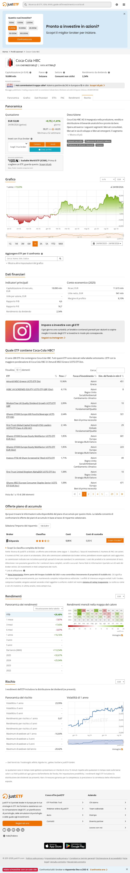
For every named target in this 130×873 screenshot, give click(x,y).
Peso (61, 376)
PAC (62, 97)
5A (47, 243)
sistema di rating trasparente (95, 582)
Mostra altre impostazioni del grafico (25, 263)
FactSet (57, 762)
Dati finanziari (41, 97)
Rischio (87, 97)
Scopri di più (45, 164)
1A (35, 243)
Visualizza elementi (17, 370)
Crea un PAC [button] (46, 149)
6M (29, 243)
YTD (53, 243)
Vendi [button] (53, 144)
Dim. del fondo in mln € (110, 376)
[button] (60, 258)
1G (10, 243)
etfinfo (34, 762)
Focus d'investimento (83, 376)
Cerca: (93, 370)
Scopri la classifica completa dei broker (26, 547)
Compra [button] (37, 144)
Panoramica (13, 97)
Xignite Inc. (42, 762)
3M (22, 243)
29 (112, 494)
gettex (51, 762)
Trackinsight (25, 762)
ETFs (54, 97)
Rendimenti (74, 97)
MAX (61, 243)
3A (41, 243)
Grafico (26, 97)
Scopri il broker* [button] (115, 540)
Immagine (116, 635)
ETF (8, 376)
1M (16, 243)
